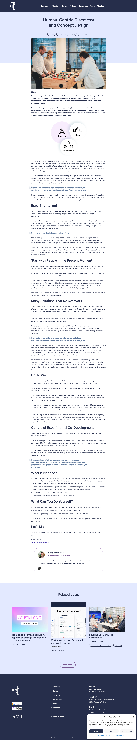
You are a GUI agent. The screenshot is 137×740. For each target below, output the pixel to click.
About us (100, 6)
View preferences (127, 731)
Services (44, 6)
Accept (96, 731)
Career (64, 6)
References (83, 6)
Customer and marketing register (115, 735)
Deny (111, 731)
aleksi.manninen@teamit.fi (40, 542)
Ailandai (55, 6)
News (92, 6)
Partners (73, 6)
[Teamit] (12, 6)
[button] (133, 717)
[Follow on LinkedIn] (39, 570)
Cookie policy (101, 735)
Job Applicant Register (83, 737)
